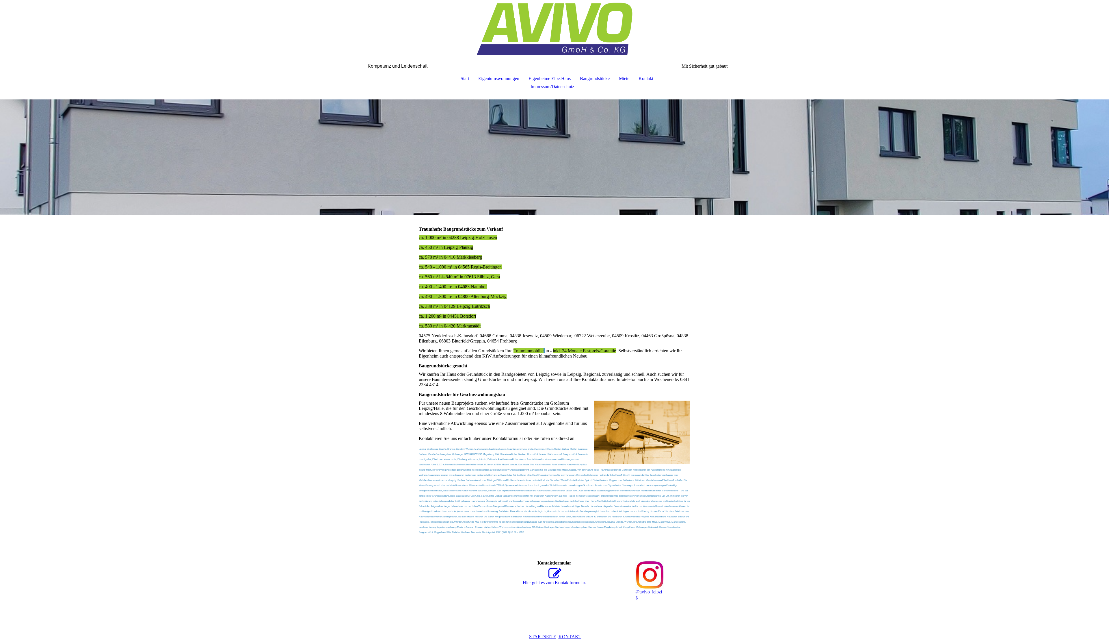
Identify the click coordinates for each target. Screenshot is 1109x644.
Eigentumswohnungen (498, 78)
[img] (554, 29)
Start (465, 78)
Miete (624, 78)
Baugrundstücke (595, 78)
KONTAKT (570, 636)
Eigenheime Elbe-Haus (550, 78)
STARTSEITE (542, 636)
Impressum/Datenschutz (552, 86)
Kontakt (646, 78)
